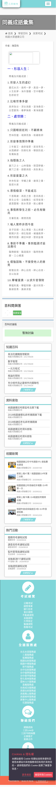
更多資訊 (26, 774)
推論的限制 (14, 376)
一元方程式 (14, 368)
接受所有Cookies (43, 774)
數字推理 (12, 361)
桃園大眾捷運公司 (14, 37)
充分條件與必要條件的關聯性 (23, 383)
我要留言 (17, 313)
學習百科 (23, 33)
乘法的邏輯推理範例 (18, 354)
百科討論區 (11, 324)
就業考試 (38, 33)
